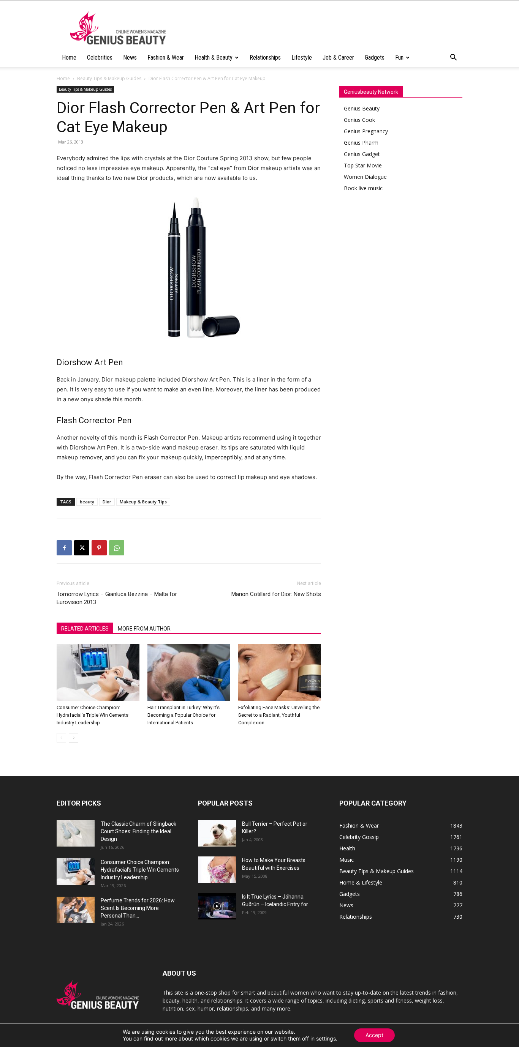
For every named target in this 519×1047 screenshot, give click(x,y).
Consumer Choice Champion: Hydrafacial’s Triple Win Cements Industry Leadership (92, 715)
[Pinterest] (99, 547)
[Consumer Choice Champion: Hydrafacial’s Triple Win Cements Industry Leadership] (98, 672)
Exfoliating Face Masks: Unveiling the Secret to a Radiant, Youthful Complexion (279, 715)
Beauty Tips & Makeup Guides (109, 78)
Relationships (265, 57)
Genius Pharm (361, 142)
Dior (107, 502)
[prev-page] (61, 738)
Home (69, 57)
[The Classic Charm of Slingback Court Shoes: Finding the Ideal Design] (76, 833)
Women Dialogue (365, 176)
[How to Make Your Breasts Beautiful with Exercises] (217, 869)
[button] (453, 58)
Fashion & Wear (165, 57)
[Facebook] (64, 547)
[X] (81, 547)
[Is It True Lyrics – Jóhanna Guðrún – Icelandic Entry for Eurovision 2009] (217, 906)
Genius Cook (359, 119)
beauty (87, 502)
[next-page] (73, 738)
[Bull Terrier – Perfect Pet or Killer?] (217, 833)
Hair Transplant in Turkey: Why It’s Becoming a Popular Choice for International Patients (183, 715)
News (130, 57)
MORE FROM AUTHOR (144, 629)
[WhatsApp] (116, 547)
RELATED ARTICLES (85, 629)
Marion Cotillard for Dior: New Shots (276, 594)
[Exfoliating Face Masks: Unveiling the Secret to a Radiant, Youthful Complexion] (279, 672)
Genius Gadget (362, 154)
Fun (399, 57)
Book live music (363, 188)
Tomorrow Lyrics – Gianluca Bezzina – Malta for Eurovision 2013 (117, 598)
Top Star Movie (363, 165)
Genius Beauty (362, 108)
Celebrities (99, 57)
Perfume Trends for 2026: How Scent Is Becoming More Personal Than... (138, 908)
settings (326, 1038)
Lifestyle (301, 57)
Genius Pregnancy (366, 131)
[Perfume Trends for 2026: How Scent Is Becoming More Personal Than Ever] (76, 910)
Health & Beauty (214, 57)
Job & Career (338, 57)
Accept (374, 1035)
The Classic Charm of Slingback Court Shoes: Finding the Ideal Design (138, 831)
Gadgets (375, 57)
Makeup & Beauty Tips (143, 502)
